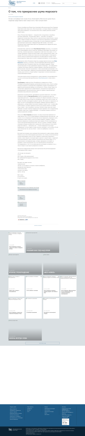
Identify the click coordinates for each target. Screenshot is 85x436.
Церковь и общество (13, 411)
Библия (49, 3)
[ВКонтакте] (26, 219)
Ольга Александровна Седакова (16, 16)
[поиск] (73, 3)
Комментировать (38, 225)
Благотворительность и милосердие (16, 417)
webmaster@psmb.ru (68, 414)
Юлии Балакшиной (43, 78)
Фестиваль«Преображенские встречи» (56, 3)
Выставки (29, 410)
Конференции (29, 408)
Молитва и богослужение (14, 414)
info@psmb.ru (67, 410)
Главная (9, 7)
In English (74, 3)
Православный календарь (49, 411)
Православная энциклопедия (50, 408)
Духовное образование (14, 419)
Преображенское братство (17, 430)
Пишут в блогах (47, 410)
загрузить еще (42, 343)
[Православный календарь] (39, 3)
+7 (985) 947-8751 (65, 417)
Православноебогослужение (42, 3)
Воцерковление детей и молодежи (16, 413)
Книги (28, 411)
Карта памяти (47, 414)
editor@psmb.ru (70, 412)
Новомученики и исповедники (15, 416)
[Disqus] (42, 360)
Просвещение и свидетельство (15, 410)
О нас (34, 3)
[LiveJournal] (27, 219)
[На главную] (17, 3)
